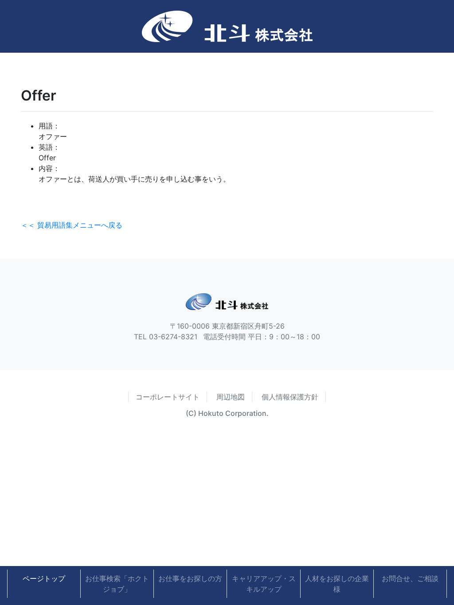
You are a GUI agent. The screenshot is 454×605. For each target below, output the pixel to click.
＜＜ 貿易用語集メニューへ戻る (71, 225)
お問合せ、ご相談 (410, 578)
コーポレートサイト (168, 396)
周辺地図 (230, 396)
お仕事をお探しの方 (190, 578)
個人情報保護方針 (290, 396)
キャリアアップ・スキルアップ (264, 583)
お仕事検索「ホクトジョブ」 (117, 583)
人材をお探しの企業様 (337, 583)
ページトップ (44, 578)
